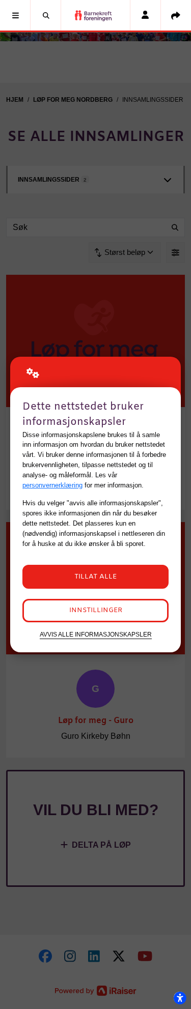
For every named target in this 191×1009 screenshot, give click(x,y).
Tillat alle (95, 576)
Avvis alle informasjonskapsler (96, 634)
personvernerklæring (52, 485)
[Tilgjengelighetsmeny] (180, 998)
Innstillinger (95, 610)
